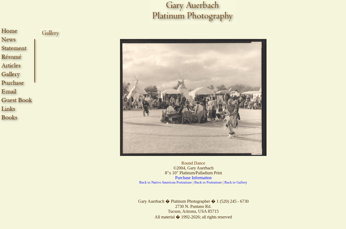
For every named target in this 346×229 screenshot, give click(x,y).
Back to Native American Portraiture (165, 182)
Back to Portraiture (208, 182)
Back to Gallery (235, 182)
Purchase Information (193, 177)
